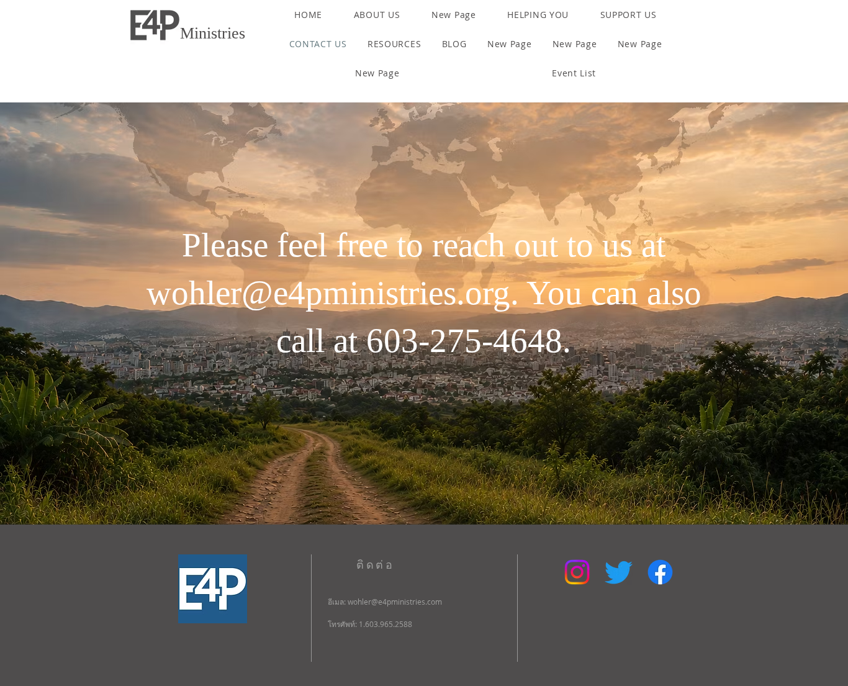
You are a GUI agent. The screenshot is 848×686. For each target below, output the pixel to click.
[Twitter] (618, 572)
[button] (376, 14)
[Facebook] (660, 572)
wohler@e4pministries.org (328, 293)
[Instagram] (577, 572)
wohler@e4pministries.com (395, 602)
